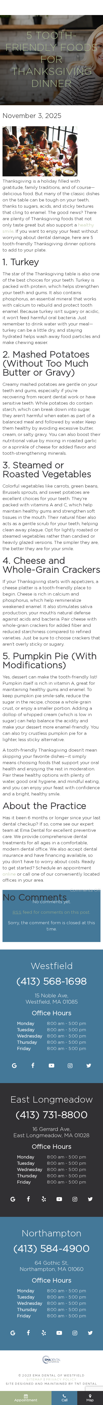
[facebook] (33, 1066)
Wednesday (29, 1036)
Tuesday (25, 1030)
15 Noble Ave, (52, 999)
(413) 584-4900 (51, 1249)
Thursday (27, 1042)
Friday (24, 1049)
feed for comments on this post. (51, 912)
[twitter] (88, 1066)
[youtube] (52, 1066)
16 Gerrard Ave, (52, 1132)
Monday (25, 1024)
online (9, 874)
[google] (14, 1066)
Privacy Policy (61, 1379)
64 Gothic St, (52, 1266)
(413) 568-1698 (51, 982)
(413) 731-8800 (52, 1115)
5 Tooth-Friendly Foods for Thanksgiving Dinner (51, 60)
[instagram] (70, 1066)
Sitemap (34, 1379)
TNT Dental (85, 1384)
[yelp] (44, 1199)
